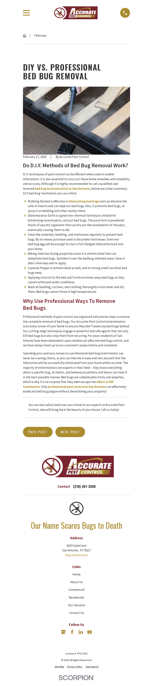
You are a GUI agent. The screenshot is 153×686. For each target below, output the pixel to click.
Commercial (76, 590)
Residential (76, 597)
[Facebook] (72, 632)
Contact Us (76, 613)
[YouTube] (89, 632)
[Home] (74, 12)
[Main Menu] (26, 12)
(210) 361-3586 (84, 486)
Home (76, 574)
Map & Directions (76, 555)
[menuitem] (59, 667)
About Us (76, 582)
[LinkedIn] (81, 632)
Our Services (76, 605)
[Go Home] (24, 35)
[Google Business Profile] (63, 632)
